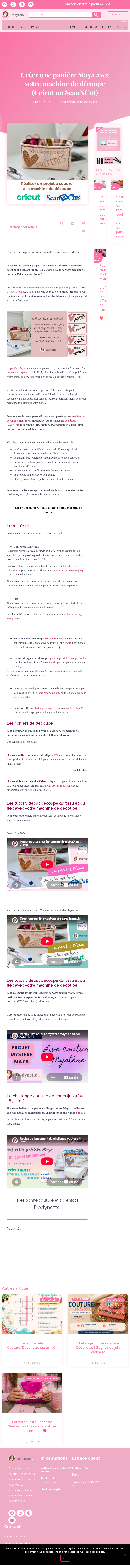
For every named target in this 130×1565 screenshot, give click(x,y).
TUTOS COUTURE (13, 27)
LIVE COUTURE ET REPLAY (97, 27)
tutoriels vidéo (88, 102)
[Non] (124, 1554)
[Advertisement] (47, 1254)
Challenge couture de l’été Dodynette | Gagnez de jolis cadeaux (98, 1347)
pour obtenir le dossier (58, 785)
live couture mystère (17, 372)
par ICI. (81, 1112)
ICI (56, 755)
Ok (65, 1558)
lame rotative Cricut (48, 692)
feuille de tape (73, 708)
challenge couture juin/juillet (40, 287)
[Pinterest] (22, 4)
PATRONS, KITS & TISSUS (45, 27)
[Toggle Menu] (124, 20)
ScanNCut (73, 102)
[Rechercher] (96, 14)
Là (44, 785)
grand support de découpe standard (68, 658)
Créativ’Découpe (16, 291)
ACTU (120, 27)
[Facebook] (4, 4)
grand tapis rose (57, 662)
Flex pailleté (13, 618)
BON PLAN (69, 27)
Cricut (62, 102)
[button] (62, 223)
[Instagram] (13, 4)
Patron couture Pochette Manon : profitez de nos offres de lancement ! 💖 (32, 1426)
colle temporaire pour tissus (47, 708)
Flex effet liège (75, 614)
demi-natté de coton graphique (69, 570)
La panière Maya (16, 368)
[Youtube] (31, 4)
